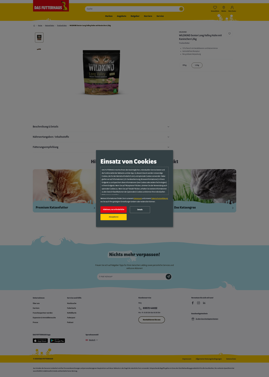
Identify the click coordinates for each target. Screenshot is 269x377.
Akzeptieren (113, 217)
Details (140, 210)
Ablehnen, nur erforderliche (113, 209)
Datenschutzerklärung (159, 199)
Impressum (138, 199)
